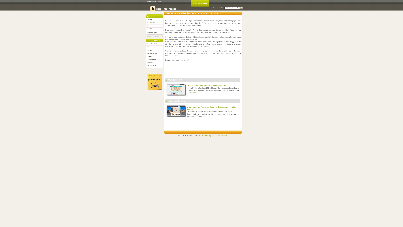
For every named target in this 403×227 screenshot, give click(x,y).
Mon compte (151, 47)
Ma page (149, 50)
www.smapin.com (176, 101)
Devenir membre (152, 44)
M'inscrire (158, 1)
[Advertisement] (203, 70)
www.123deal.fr (175, 80)
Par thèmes (150, 29)
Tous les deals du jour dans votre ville (213, 86)
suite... (195, 93)
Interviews (150, 26)
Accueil (149, 19)
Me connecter (151, 1)
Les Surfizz (150, 62)
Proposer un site (152, 53)
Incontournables (152, 32)
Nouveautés (151, 23)
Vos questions (151, 59)
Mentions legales (208, 136)
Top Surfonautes (152, 66)
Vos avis (149, 56)
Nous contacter (221, 136)
